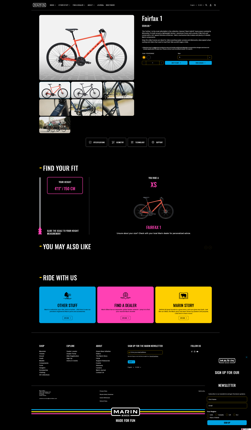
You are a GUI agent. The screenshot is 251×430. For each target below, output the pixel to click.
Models (41, 361)
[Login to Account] (210, 5)
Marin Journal (101, 370)
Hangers (42, 368)
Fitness (41, 354)
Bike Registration (73, 356)
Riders (98, 354)
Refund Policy (103, 401)
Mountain (42, 351)
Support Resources (103, 361)
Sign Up (69, 358)
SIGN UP (130, 362)
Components (43, 363)
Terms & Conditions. (154, 356)
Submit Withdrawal (105, 397)
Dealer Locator (72, 351)
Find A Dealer (199, 63)
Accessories (43, 370)
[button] (215, 5)
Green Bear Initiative (103, 351)
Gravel (41, 356)
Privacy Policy (103, 391)
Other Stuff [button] (63, 5)
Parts (41, 365)
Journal (100, 5)
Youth (41, 358)
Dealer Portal (71, 354)
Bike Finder (110, 5)
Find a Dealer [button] (78, 5)
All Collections (44, 375)
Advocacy (99, 365)
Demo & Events (72, 361)
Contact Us (100, 372)
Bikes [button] (52, 5)
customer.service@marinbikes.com (48, 398)
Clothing (42, 372)
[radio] (144, 57)
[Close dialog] (246, 357)
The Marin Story (101, 356)
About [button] (90, 5)
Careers (99, 368)
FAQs (98, 358)
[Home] (39, 5)
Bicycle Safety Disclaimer (106, 394)
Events (98, 363)
